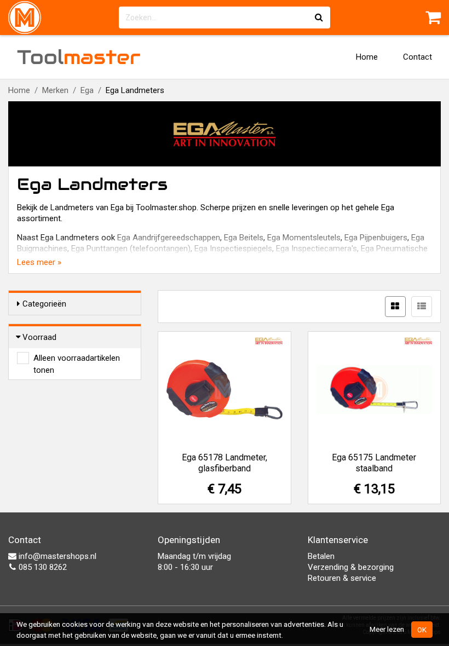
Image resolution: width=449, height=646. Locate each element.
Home (367, 57)
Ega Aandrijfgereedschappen (168, 238)
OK (422, 629)
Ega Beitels (243, 238)
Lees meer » (39, 262)
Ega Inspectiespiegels (233, 248)
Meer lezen (387, 629)
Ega (87, 90)
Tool (79, 57)
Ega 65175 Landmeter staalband (374, 463)
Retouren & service (342, 578)
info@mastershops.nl (56, 556)
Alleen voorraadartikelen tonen (76, 358)
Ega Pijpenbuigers (375, 238)
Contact (417, 57)
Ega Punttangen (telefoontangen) (131, 248)
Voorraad (39, 337)
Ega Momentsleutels (304, 238)
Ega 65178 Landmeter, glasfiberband (224, 463)
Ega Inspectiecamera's (316, 248)
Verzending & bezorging (351, 567)
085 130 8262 (41, 567)
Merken (55, 90)
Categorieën (44, 304)
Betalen (321, 556)
